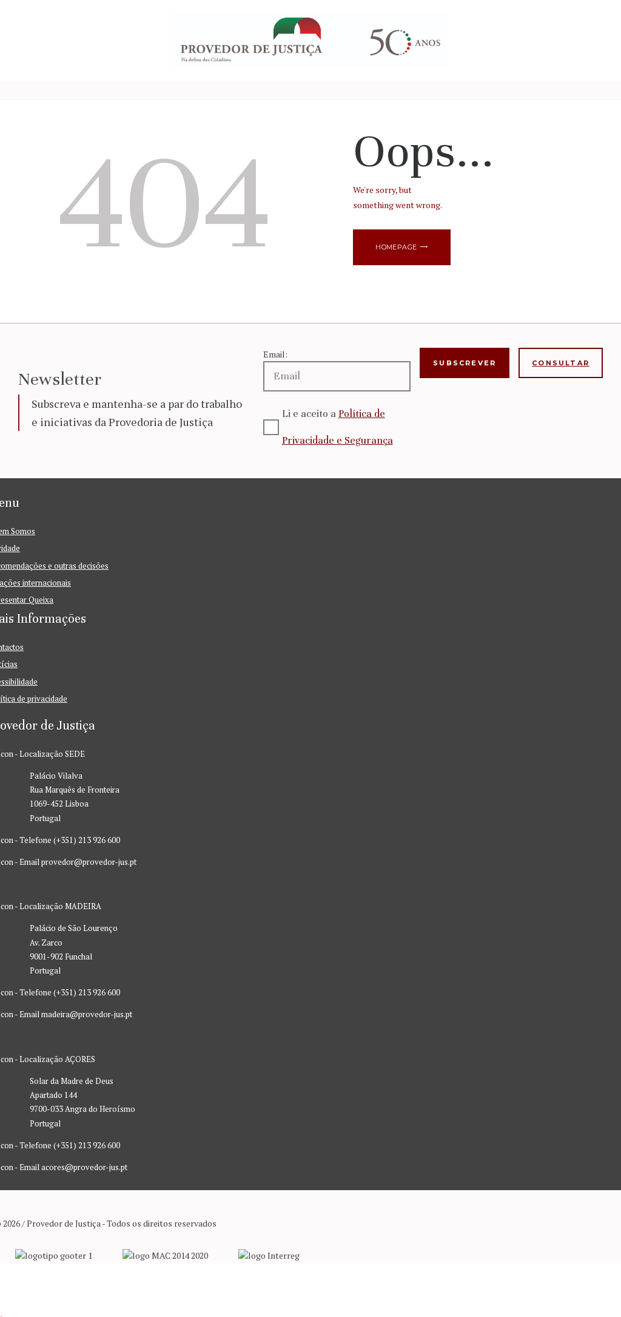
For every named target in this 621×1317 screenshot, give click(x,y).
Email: (275, 354)
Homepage (396, 247)
